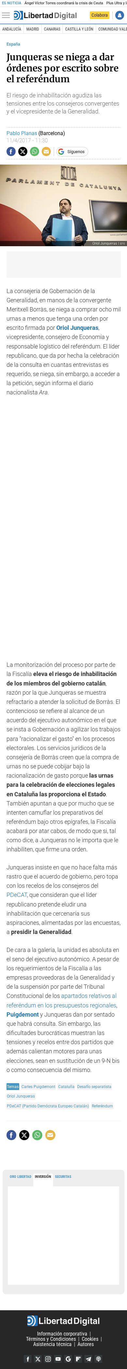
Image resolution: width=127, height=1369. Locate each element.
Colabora (100, 15)
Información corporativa (62, 1334)
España (13, 44)
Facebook (28, 1359)
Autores (86, 1344)
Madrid (32, 29)
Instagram (48, 1359)
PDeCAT (17, 895)
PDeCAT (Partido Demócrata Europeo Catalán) (48, 1105)
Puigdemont (23, 1014)
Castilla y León (79, 29)
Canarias (52, 29)
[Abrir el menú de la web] (7, 15)
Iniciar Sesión (119, 15)
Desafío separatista (94, 1086)
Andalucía (11, 29)
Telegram (88, 1359)
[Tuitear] (22, 151)
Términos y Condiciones (51, 1339)
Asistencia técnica (52, 1344)
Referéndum (102, 1105)
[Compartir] (11, 151)
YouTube (58, 1359)
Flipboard (78, 1359)
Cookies (90, 1339)
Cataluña (66, 1086)
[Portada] (45, 15)
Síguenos (76, 151)
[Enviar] (34, 151)
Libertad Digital (63, 1321)
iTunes (98, 1359)
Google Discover (68, 1359)
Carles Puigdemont (38, 1086)
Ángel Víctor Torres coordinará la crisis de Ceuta (63, 3)
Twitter (38, 1359)
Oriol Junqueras (21, 1096)
